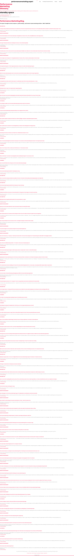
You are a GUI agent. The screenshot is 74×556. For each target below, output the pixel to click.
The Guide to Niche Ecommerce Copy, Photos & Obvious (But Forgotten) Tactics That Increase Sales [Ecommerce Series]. (20, 312)
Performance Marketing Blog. (12, 21)
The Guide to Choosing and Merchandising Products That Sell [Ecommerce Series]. (13, 297)
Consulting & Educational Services (48, 1)
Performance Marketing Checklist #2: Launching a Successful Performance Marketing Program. (16, 522)
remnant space (5, 18)
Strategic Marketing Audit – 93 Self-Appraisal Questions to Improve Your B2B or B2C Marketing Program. (17, 66)
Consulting (38, 553)
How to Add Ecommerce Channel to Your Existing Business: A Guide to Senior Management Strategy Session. (17, 125)
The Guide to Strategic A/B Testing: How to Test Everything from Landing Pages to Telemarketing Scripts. (17, 508)
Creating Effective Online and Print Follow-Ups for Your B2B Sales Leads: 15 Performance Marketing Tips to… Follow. (19, 81)
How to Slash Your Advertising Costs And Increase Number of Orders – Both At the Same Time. (15, 400)
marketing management (4, 33)
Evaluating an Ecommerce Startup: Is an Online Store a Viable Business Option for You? (14, 132)
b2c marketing (2, 175)
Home (33, 553)
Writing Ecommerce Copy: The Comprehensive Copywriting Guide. (11, 88)
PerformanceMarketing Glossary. (6, 6)
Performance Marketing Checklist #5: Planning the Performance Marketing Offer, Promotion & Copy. (16, 422)
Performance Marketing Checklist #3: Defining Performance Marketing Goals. (13, 473)
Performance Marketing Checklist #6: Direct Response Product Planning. (12, 185)
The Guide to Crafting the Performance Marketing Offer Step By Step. (11, 515)
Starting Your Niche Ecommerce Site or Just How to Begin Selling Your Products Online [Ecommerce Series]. (17, 326)
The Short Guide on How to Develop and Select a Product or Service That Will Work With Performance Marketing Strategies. (20, 487)
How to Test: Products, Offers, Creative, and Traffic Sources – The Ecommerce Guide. (14, 147)
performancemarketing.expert (22, 2)
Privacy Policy (29, 553)
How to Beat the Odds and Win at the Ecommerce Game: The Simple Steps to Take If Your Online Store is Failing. (18, 340)
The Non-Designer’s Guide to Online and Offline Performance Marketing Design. (13, 501)
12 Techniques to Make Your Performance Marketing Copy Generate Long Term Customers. (15, 103)
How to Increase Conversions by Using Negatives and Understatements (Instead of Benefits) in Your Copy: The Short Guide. (20, 95)
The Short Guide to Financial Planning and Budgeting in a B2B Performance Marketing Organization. (16, 273)
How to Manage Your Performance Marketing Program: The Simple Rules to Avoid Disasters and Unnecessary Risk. (18, 393)
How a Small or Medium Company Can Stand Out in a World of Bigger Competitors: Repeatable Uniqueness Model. (18, 118)
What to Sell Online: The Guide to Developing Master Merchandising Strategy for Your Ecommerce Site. (17, 155)
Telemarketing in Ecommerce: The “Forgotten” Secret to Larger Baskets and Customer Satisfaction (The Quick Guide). (19, 281)
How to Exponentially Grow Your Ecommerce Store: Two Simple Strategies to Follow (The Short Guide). (16, 220)
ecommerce (2, 130)
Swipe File (60, 1)
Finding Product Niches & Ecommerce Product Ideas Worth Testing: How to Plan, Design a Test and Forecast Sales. (18, 192)
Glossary (56, 1)
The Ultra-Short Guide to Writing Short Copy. (7, 386)
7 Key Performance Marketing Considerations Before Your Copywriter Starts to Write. (14, 110)
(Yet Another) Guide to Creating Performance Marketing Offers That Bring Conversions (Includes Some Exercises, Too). (19, 450)
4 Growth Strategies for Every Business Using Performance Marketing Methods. (13, 228)
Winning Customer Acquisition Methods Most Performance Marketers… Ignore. (13, 199)
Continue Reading (3, 31)
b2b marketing (2, 26)
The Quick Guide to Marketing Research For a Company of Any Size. (11, 443)
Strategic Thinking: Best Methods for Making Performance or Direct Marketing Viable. (14, 42)
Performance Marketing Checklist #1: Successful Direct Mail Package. (11, 538)
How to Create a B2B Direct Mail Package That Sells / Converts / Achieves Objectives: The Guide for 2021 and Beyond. (19, 319)
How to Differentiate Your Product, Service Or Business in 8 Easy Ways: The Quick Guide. (14, 429)
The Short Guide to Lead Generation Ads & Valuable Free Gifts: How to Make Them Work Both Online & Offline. (18, 408)
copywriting (2, 85)
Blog (40, 1)
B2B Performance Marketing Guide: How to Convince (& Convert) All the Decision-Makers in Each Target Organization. (19, 73)
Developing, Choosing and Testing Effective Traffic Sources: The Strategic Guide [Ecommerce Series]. (17, 305)
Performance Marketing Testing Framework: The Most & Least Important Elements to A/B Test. (15, 415)
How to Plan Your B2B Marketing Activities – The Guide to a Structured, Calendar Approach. (15, 242)
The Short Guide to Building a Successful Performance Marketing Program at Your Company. (15, 494)
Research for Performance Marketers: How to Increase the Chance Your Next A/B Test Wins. (15, 206)
